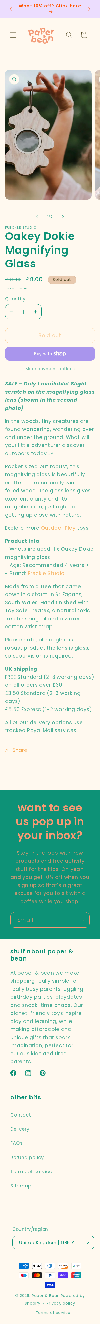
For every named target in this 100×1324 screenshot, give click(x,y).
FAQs (16, 1143)
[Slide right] (63, 216)
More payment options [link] (50, 368)
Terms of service (31, 1171)
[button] (13, 34)
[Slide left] (37, 216)
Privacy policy (61, 1303)
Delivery (19, 1129)
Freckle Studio (46, 573)
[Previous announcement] (10, 8)
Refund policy (27, 1157)
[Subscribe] (82, 920)
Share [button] (20, 750)
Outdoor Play (58, 528)
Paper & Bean (46, 1295)
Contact (20, 1115)
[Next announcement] (89, 8)
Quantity (15, 299)
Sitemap (20, 1186)
